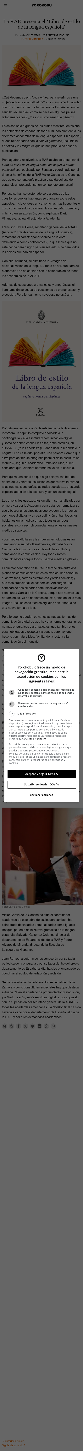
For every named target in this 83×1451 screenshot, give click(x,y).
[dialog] (41, 725)
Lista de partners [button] (36, 739)
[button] (41, 713)
